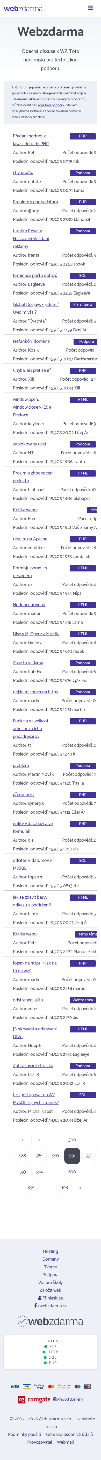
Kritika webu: (25, 510)
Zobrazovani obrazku (33, 1066)
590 (55, 1156)
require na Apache (30, 539)
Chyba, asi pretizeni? (32, 370)
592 (88, 1156)
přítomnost (23, 795)
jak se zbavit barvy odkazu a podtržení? (32, 901)
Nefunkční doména (31, 341)
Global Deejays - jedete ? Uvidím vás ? (36, 308)
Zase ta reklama (28, 663)
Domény (50, 1259)
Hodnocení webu (29, 605)
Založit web (50, 1290)
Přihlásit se (52, 1298)
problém (21, 766)
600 (72, 1172)
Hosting (50, 1251)
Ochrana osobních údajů (69, 1434)
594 (39, 1172)
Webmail (65, 1442)
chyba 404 (23, 173)
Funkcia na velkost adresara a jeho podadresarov (30, 729)
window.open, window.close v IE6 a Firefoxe (32, 407)
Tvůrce (50, 1267)
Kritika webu (25, 934)
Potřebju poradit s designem (30, 572)
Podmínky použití (24, 1434)
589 (38, 1156)
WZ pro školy (50, 1283)
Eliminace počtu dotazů (35, 276)
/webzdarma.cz (52, 1306)
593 (22, 1172)
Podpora (50, 1275)
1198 (64, 1188)
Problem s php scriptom (35, 202)
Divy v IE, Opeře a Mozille (36, 634)
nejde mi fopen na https (35, 692)
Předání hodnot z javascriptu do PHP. (31, 140)
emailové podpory (51, 105)
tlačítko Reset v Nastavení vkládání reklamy (31, 238)
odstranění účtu (28, 1000)
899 (30, 1188)
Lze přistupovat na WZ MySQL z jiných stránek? (36, 1099)
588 (22, 1156)
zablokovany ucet (29, 444)
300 (72, 1140)
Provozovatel (39, 1442)
